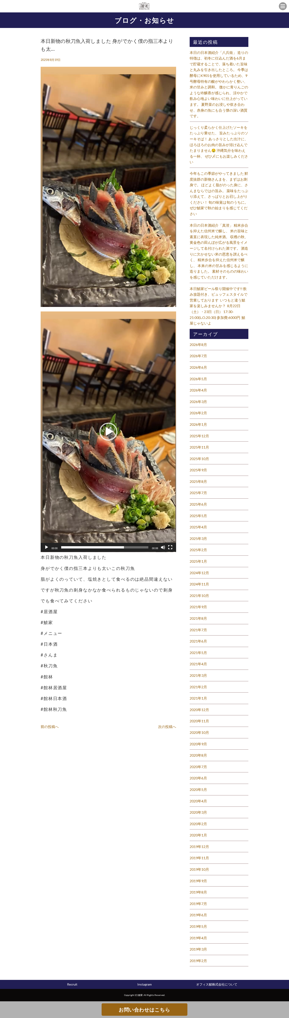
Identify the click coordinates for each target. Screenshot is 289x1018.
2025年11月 (199, 447)
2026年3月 (198, 401)
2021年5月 (198, 652)
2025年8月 (198, 481)
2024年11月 (199, 584)
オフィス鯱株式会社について (216, 984)
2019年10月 (199, 869)
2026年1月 (198, 424)
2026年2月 (198, 413)
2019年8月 (198, 892)
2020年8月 (198, 755)
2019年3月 (198, 949)
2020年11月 (199, 721)
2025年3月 (198, 538)
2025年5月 (198, 516)
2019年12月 (199, 846)
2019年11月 (199, 858)
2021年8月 (198, 618)
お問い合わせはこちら (144, 1009)
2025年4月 (198, 527)
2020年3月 (198, 812)
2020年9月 (198, 744)
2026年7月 (198, 356)
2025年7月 (198, 493)
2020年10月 (199, 732)
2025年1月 (198, 561)
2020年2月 (198, 824)
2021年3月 (198, 675)
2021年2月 (198, 687)
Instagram (144, 984)
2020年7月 (198, 767)
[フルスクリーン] (170, 547)
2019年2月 (198, 960)
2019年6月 (198, 915)
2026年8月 (198, 344)
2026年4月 (198, 390)
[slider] (104, 547)
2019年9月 (198, 881)
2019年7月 (198, 903)
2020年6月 (198, 778)
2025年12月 (199, 436)
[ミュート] (163, 547)
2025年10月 (199, 458)
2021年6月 (198, 641)
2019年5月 (198, 926)
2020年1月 (198, 835)
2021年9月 (198, 607)
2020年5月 (198, 789)
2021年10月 (199, 595)
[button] (108, 432)
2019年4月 (198, 938)
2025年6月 (198, 504)
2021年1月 (198, 698)
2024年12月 (199, 573)
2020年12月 (199, 709)
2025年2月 (198, 550)
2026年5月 (198, 379)
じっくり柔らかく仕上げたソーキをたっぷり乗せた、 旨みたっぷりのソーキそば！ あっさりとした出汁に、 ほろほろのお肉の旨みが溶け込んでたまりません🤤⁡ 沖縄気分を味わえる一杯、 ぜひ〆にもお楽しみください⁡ (219, 144)
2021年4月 (198, 664)
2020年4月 (198, 801)
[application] (108, 431)
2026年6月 (198, 367)
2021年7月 (198, 630)
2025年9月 (198, 470)
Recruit (72, 984)
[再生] (46, 547)
